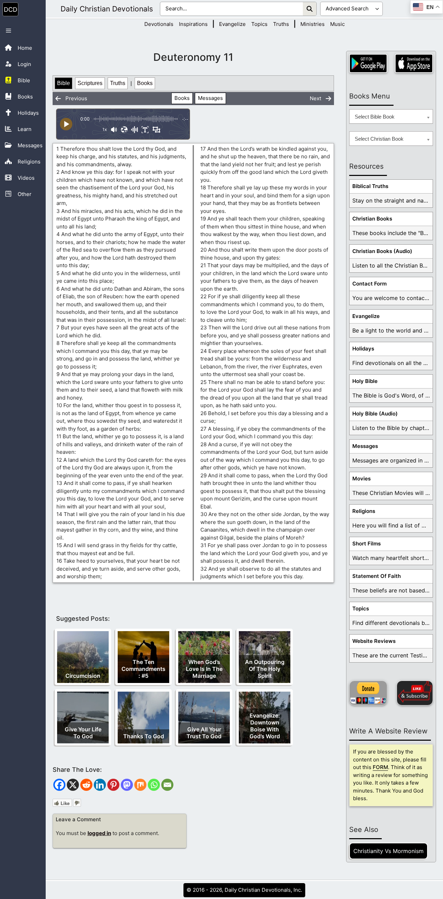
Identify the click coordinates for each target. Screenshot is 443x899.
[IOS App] (414, 63)
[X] (73, 785)
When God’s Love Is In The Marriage (204, 668)
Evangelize (232, 24)
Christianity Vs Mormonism (388, 851)
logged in (99, 833)
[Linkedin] (100, 785)
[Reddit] (86, 785)
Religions (363, 511)
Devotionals (158, 24)
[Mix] (140, 785)
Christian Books (372, 218)
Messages (210, 98)
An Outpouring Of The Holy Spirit (264, 668)
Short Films (366, 543)
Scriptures (90, 83)
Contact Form (369, 283)
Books (145, 83)
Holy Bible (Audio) (375, 413)
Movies (361, 478)
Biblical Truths (370, 186)
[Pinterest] (113, 785)
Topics (259, 24)
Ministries (312, 24)
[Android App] (368, 63)
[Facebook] (59, 785)
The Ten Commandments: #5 (143, 668)
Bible (63, 83)
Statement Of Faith (376, 576)
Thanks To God (143, 736)
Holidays (363, 348)
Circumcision (82, 675)
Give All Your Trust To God (204, 733)
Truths (281, 24)
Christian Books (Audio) (382, 251)
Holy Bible (365, 381)
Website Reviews (374, 641)
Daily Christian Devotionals (107, 8)
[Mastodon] (127, 785)
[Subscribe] (415, 693)
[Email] (167, 785)
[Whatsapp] (154, 785)
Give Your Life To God (83, 733)
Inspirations (193, 24)
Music (337, 24)
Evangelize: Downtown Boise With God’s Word (265, 726)
